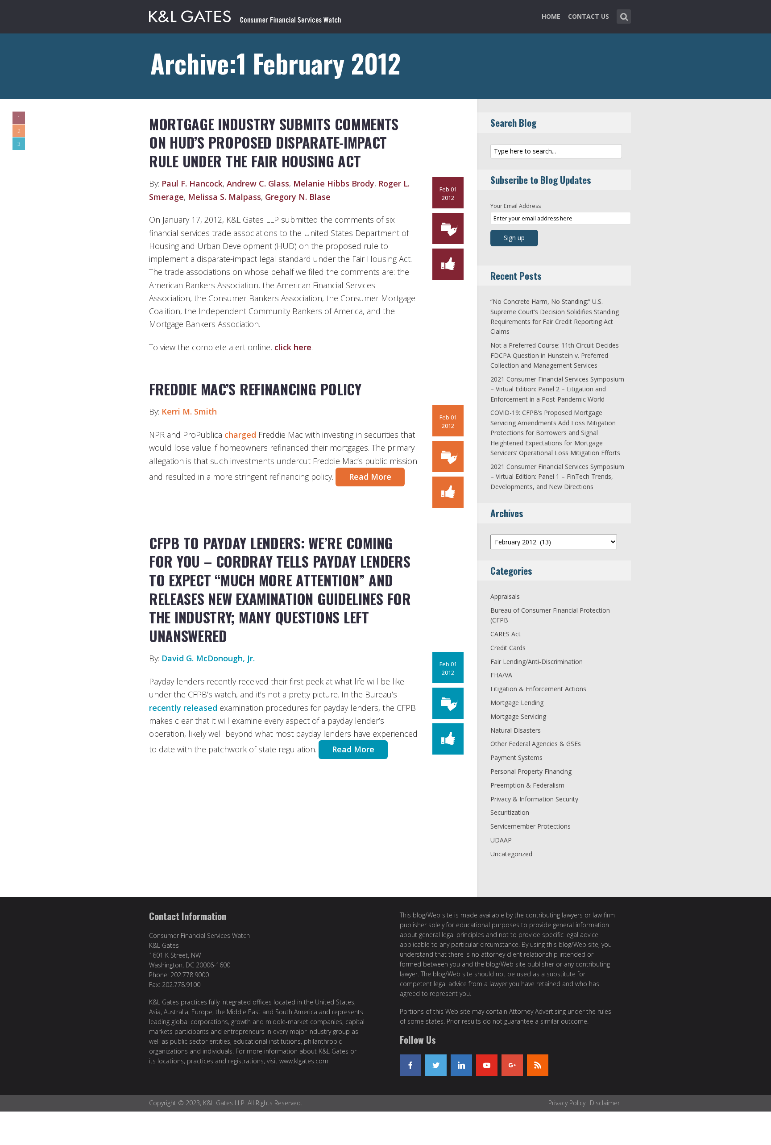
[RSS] (537, 1065)
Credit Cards (508, 647)
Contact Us (588, 16)
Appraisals (505, 596)
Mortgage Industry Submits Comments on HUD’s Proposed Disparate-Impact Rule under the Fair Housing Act (273, 142)
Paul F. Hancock (192, 183)
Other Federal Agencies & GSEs (535, 743)
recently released (183, 707)
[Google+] (512, 1065)
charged (240, 434)
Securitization (509, 812)
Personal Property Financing (531, 771)
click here (292, 347)
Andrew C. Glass (258, 183)
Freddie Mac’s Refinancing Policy (255, 388)
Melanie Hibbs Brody (333, 183)
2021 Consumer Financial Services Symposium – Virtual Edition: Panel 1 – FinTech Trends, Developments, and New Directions (557, 476)
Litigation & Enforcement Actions (538, 689)
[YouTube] (486, 1065)
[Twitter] (436, 1065)
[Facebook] (410, 1065)
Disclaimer (605, 1103)
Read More (370, 476)
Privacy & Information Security (534, 799)
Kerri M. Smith (189, 411)
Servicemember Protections (530, 826)
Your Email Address (515, 206)
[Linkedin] (461, 1065)
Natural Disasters (515, 730)
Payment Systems (516, 757)
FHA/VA (501, 675)
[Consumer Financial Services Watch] (245, 15)
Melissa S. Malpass (224, 196)
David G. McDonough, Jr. (208, 658)
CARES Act (505, 634)
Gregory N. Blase (298, 196)
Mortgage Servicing (518, 716)
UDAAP (501, 840)
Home (551, 16)
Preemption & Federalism (527, 785)
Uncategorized (511, 854)
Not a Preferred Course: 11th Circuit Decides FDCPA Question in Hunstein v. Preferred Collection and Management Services (554, 355)
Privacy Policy (566, 1103)
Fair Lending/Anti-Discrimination (536, 661)
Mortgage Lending (516, 702)
